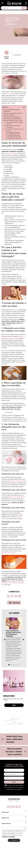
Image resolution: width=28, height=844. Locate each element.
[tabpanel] (14, 639)
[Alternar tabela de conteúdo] (23, 107)
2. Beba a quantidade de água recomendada (13, 126)
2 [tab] (11, 665)
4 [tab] (16, 665)
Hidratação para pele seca (14, 132)
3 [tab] (14, 665)
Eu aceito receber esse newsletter (15, 785)
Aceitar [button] (14, 840)
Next (23, 639)
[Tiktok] (14, 806)
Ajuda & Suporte (6, 823)
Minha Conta (5, 817)
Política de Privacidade (8, 836)
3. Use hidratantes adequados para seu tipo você (15, 130)
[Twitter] (20, 806)
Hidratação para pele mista (14, 135)
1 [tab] (9, 665)
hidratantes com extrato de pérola (16, 481)
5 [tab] (18, 665)
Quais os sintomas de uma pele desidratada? (12, 110)
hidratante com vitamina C (9, 552)
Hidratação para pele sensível (14, 136)
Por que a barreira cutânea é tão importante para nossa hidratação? (13, 117)
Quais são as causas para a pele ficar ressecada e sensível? (13, 114)
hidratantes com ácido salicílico (16, 497)
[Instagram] (8, 806)
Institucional (5, 812)
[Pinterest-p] (17, 806)
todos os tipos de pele (11, 153)
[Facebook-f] (11, 806)
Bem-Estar (16, 603)
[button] (2, 3)
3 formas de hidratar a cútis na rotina (13, 120)
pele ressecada (9, 93)
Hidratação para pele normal (14, 138)
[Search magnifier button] (25, 8)
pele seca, (15, 310)
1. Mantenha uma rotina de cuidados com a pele (14, 123)
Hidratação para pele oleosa (14, 133)
